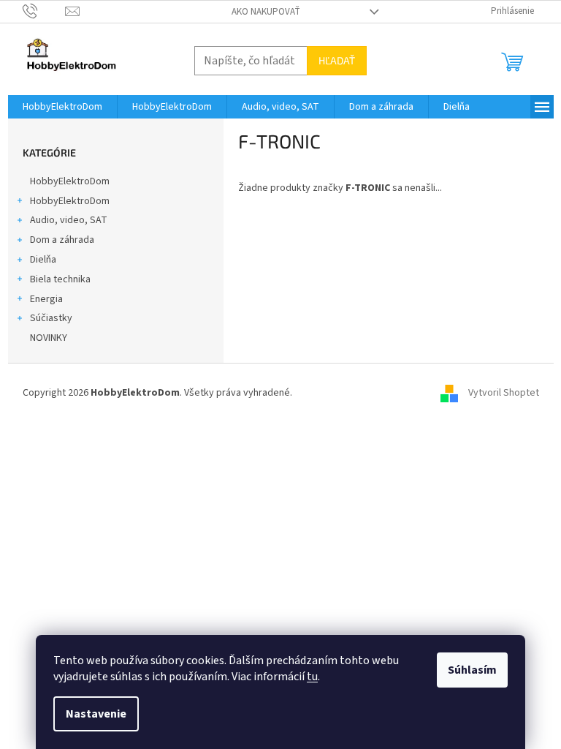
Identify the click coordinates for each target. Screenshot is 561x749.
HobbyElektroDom (70, 181)
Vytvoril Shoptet (503, 392)
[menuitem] (62, 106)
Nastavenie (96, 714)
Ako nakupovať (266, 11)
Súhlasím (472, 670)
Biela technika (60, 279)
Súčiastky (51, 318)
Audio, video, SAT (68, 220)
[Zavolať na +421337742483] (44, 11)
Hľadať (336, 60)
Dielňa (43, 259)
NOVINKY (48, 338)
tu (312, 677)
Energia (46, 299)
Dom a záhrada (62, 240)
